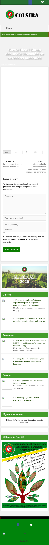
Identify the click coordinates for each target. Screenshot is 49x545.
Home (3, 64)
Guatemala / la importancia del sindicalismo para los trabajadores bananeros (36, 166)
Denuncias (12, 64)
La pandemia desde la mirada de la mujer (12, 164)
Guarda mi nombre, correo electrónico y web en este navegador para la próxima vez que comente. (23, 239)
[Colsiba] (24, 15)
